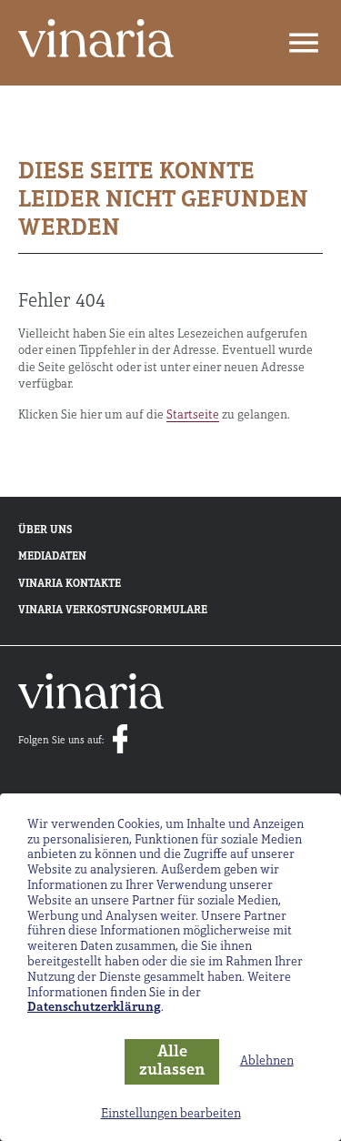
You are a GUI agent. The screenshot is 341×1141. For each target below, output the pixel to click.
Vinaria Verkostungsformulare (112, 610)
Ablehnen (267, 1061)
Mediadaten (52, 556)
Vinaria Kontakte (69, 584)
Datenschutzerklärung (94, 1008)
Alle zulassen (172, 1062)
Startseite (192, 415)
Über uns (45, 530)
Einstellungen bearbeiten (171, 1114)
